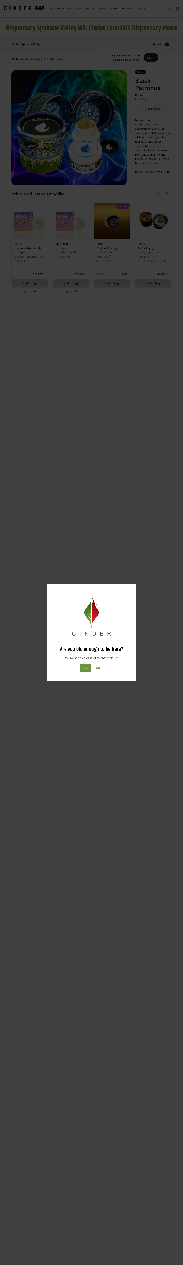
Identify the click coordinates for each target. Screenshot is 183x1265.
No (98, 667)
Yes (85, 667)
